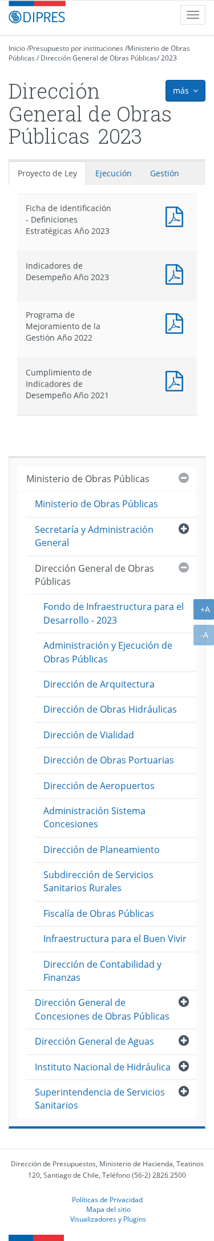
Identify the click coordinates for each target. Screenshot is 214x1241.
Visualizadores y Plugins (108, 1218)
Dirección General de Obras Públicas (99, 58)
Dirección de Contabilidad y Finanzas (102, 971)
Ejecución (113, 173)
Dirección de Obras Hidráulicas (110, 709)
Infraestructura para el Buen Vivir (115, 938)
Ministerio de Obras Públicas (88, 478)
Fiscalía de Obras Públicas (98, 913)
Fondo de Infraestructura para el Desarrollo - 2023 (113, 613)
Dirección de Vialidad (88, 735)
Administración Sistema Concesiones (94, 817)
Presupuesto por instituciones (76, 48)
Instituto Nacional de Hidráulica (103, 1067)
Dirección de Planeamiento (101, 849)
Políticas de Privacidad (107, 1199)
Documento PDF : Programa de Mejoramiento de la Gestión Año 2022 (176, 322)
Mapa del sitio (108, 1209)
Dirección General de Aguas (94, 1041)
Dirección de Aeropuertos (99, 785)
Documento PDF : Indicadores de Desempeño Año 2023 (176, 273)
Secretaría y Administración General (94, 536)
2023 (169, 58)
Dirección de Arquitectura (99, 684)
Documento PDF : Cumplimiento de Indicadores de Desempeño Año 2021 (176, 380)
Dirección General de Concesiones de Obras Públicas (102, 1009)
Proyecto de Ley (47, 173)
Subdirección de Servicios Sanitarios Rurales (98, 881)
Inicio (17, 48)
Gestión (164, 173)
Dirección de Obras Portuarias (108, 760)
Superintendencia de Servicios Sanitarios (100, 1098)
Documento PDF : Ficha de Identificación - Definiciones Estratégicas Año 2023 (176, 215)
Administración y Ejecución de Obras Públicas (107, 652)
